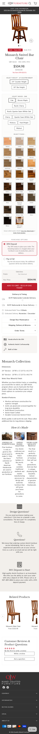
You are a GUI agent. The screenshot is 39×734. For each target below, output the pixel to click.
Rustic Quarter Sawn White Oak (19, 111)
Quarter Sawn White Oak (23, 117)
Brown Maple (23, 100)
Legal (4, 714)
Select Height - (19, 78)
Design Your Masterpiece (19, 320)
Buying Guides (7, 707)
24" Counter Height (19, 82)
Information (7, 700)
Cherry (7, 117)
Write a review (19, 654)
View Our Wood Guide (27, 231)
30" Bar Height (19, 87)
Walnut (19, 128)
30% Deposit (11, 244)
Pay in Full (10, 259)
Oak (11, 100)
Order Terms (19, 330)
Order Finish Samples (19, 233)
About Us (5, 720)
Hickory (13, 123)
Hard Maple (24, 123)
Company (5, 693)
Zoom (10, 138)
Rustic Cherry (19, 106)
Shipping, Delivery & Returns (20, 325)
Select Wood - (19, 96)
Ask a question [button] (19, 659)
